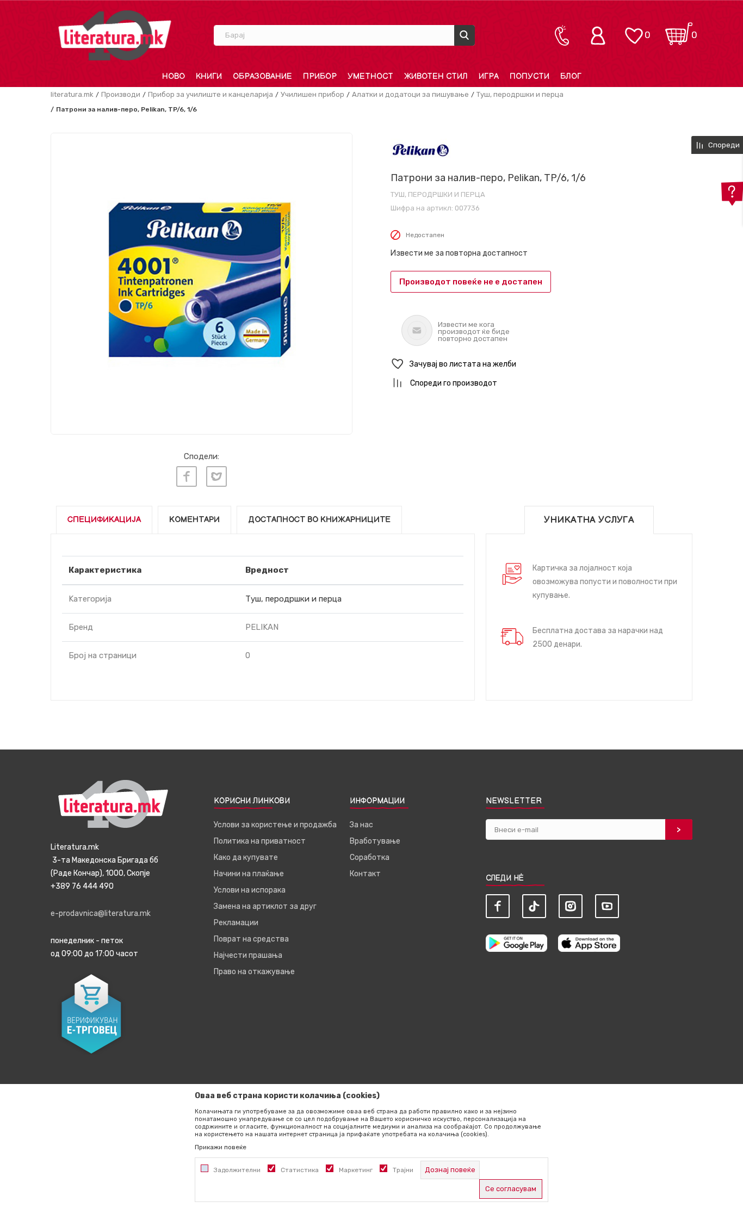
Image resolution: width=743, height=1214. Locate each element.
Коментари (194, 520)
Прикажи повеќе (220, 1147)
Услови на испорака (250, 890)
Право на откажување (254, 971)
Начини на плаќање (249, 873)
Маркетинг (356, 1170)
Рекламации (236, 922)
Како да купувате (246, 857)
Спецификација (104, 520)
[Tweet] (216, 476)
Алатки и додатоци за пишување (410, 94)
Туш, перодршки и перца (520, 94)
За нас (361, 824)
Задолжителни (237, 1170)
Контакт (365, 873)
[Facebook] (186, 476)
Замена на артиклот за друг (265, 906)
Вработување (375, 841)
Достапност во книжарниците (319, 520)
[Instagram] (570, 906)
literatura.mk (72, 94)
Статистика (300, 1170)
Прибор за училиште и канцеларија (210, 94)
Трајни (403, 1170)
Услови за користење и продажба (275, 824)
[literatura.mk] (115, 35)
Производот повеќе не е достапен (470, 282)
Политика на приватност (260, 841)
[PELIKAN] (421, 149)
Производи (120, 94)
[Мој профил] (600, 35)
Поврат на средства (251, 939)
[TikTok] (534, 906)
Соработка (369, 857)
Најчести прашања (248, 955)
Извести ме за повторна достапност (459, 253)
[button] (541, 364)
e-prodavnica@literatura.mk (101, 913)
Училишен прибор (312, 94)
